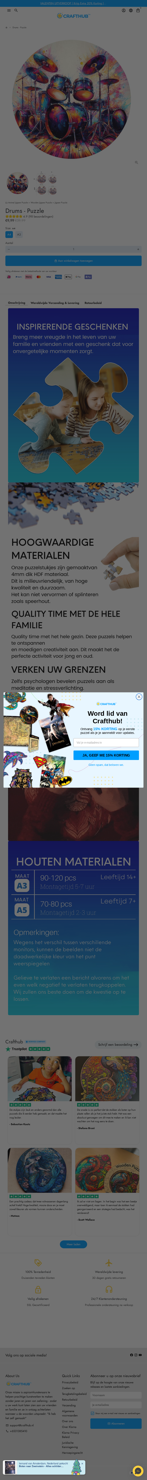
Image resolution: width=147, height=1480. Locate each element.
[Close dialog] (139, 697)
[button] (138, 1471)
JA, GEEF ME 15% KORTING (106, 755)
